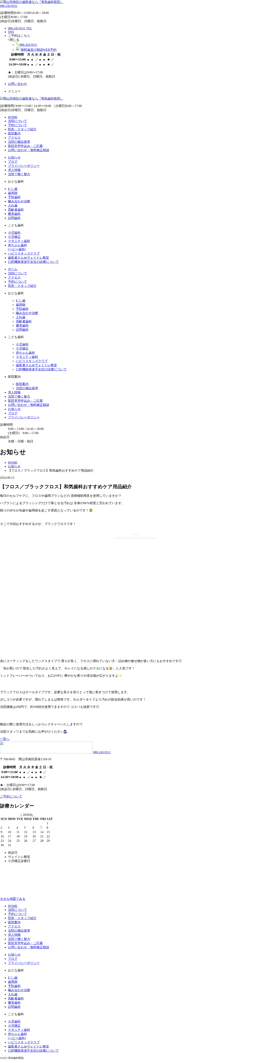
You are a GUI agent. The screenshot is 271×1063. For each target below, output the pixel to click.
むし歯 (12, 188)
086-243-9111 (8, 6)
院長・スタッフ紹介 (22, 129)
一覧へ (5, 739)
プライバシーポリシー (24, 165)
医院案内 (14, 133)
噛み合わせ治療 (19, 201)
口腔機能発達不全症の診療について (33, 261)
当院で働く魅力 (19, 174)
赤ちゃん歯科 (25, 352)
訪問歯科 (14, 218)
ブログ (12, 161)
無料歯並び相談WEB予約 (39, 49)
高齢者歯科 (16, 209)
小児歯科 (14, 232)
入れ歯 (12, 205)
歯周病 (12, 193)
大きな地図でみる (12, 899)
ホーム (12, 269)
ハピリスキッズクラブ (24, 253)
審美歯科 (14, 213)
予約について (17, 125)
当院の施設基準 (19, 141)
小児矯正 (14, 236)
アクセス (14, 137)
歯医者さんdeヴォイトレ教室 (28, 257)
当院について (17, 121)
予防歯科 (14, 197)
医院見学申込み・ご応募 (25, 146)
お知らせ (14, 157)
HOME (12, 117)
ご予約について (11, 796)
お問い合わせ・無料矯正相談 (28, 150)
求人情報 (14, 170)
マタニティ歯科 (19, 241)
